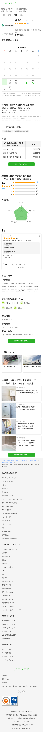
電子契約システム (7, 592)
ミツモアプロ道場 (7, 656)
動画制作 (4, 563)
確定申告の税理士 (7, 531)
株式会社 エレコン (8, 462)
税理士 (4, 528)
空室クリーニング (7, 524)
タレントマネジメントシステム (11, 610)
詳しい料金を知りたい (21, 164)
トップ (4, 461)
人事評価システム (7, 595)
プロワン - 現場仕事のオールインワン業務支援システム (19, 686)
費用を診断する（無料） (21, 341)
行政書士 (4, 553)
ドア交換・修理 (6, 517)
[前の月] (3, 47)
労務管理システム (7, 599)
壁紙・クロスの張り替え (9, 503)
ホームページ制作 (7, 567)
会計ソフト (5, 578)
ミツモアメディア (7, 631)
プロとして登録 (6, 649)
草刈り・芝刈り (6, 510)
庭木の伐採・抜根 (7, 495)
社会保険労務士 (6, 556)
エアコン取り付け (7, 481)
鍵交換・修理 (6, 520)
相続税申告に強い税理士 (9, 538)
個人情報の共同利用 (29, 718)
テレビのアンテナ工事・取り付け (12, 499)
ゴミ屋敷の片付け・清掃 (9, 513)
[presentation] (4, 15)
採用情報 (4, 682)
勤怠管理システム (7, 581)
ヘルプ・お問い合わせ (9, 628)
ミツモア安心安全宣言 (9, 635)
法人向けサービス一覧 (9, 624)
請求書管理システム (8, 603)
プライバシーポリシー (25, 711)
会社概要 (4, 675)
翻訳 (3, 574)
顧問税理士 (5, 535)
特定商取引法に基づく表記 (14, 715)
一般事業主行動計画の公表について (21, 725)
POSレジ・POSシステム (9, 606)
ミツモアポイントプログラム (21, 721)
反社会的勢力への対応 (30, 715)
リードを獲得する (7, 653)
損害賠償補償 (6, 638)
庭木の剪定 (5, 492)
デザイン (4, 570)
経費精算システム (7, 588)
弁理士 (4, 560)
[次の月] (39, 47)
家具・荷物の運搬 (7, 506)
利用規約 (14, 711)
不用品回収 (5, 488)
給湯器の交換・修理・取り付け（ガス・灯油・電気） (22, 461)
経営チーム (5, 679)
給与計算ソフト (6, 585)
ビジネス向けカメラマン (9, 549)
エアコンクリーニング (9, 478)
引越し (4, 485)
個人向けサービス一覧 (9, 620)
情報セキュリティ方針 (15, 718)
